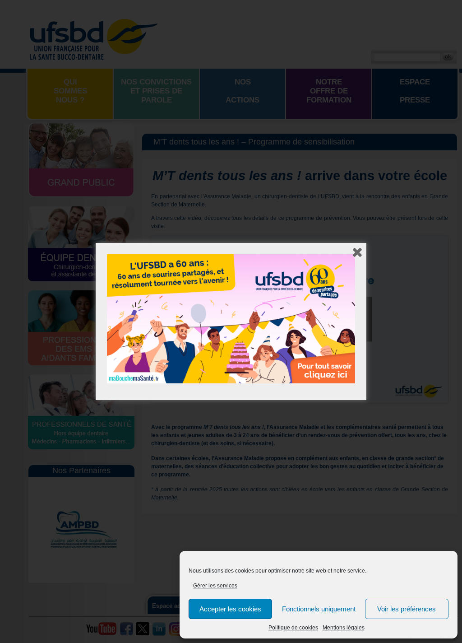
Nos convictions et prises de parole (156, 91)
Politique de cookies (293, 627)
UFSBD (93, 38)
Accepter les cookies (230, 609)
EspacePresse (415, 91)
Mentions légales (344, 627)
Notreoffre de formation (328, 91)
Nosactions (242, 91)
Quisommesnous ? (70, 91)
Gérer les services (215, 585)
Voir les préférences (406, 609)
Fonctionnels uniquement (319, 609)
